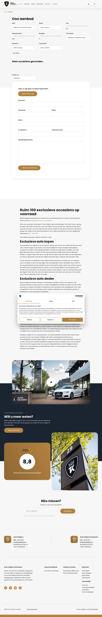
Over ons (47, 4)
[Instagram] (5, 587)
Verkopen (26, 4)
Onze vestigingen (87, 592)
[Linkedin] (20, 587)
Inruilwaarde (39, 4)
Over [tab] (73, 301)
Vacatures (85, 590)
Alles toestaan (72, 319)
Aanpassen (50, 319)
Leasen (33, 4)
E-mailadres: (22, 130)
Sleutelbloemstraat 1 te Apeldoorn (41, 220)
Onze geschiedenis (88, 587)
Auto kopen (85, 571)
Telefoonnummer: (57, 130)
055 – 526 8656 (33, 233)
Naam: (20, 120)
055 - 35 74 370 (18, 540)
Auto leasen (86, 575)
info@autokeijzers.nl (19, 542)
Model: (54, 110)
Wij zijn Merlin (94, 609)
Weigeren (29, 319)
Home (5, 12)
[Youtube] (15, 587)
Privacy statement (32, 609)
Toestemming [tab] (28, 301)
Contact (54, 4)
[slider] (66, 26)
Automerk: (21, 100)
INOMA (83, 609)
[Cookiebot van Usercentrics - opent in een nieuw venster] (76, 296)
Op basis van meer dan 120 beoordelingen (27, 473)
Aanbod (20, 4)
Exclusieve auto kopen (51, 571)
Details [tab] (51, 301)
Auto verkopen (86, 573)
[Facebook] (10, 587)
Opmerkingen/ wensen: (25, 140)
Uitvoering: (21, 110)
